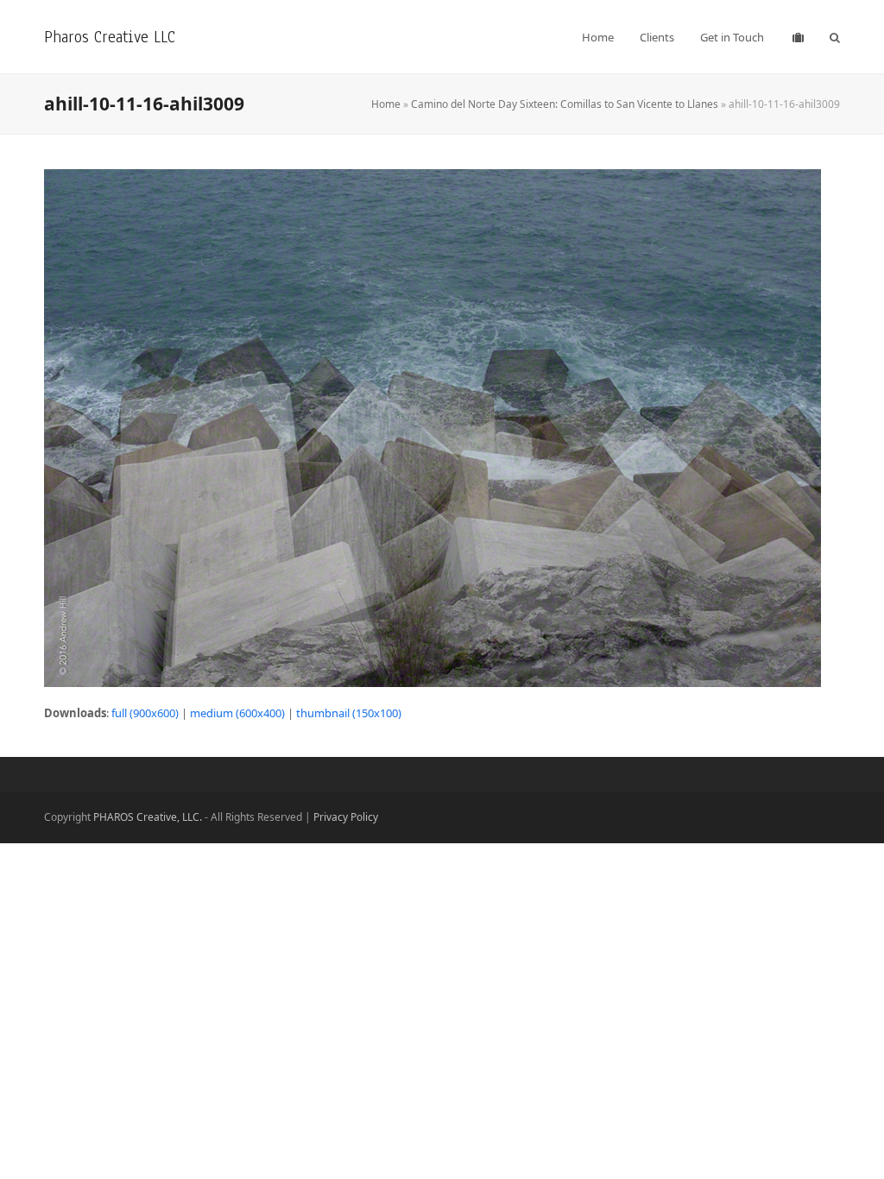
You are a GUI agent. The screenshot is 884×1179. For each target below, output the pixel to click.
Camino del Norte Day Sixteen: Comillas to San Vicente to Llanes (564, 104)
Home (386, 104)
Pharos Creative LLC (109, 36)
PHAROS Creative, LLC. (147, 817)
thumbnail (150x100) (348, 713)
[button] (835, 37)
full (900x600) (145, 713)
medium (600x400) (237, 713)
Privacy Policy (345, 817)
